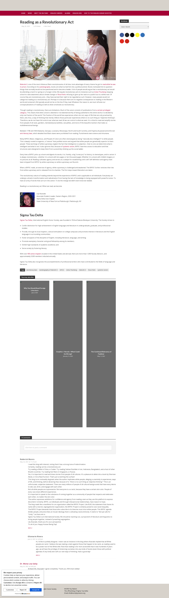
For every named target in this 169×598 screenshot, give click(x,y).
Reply (30, 528)
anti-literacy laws (26, 133)
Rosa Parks (62, 94)
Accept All (35, 590)
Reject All (23, 590)
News (30, 13)
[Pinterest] (127, 41)
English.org (77, 13)
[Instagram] (132, 35)
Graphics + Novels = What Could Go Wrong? (68, 353)
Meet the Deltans (41, 13)
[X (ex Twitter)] (127, 35)
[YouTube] (122, 41)
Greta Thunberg (100, 92)
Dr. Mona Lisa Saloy (28, 563)
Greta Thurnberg (71, 270)
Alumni (67, 13)
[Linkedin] (142, 35)
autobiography (44, 87)
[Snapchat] (137, 35)
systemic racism (68, 146)
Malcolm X (23, 84)
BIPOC (62, 270)
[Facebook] (122, 35)
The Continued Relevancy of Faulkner (101, 353)
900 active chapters (34, 254)
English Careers (56, 13)
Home (23, 13)
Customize (10, 590)
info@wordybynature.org (76, 593)
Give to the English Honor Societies (98, 13)
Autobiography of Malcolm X (48, 270)
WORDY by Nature (70, 589)
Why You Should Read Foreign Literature (34, 289)
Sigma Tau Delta (26, 220)
